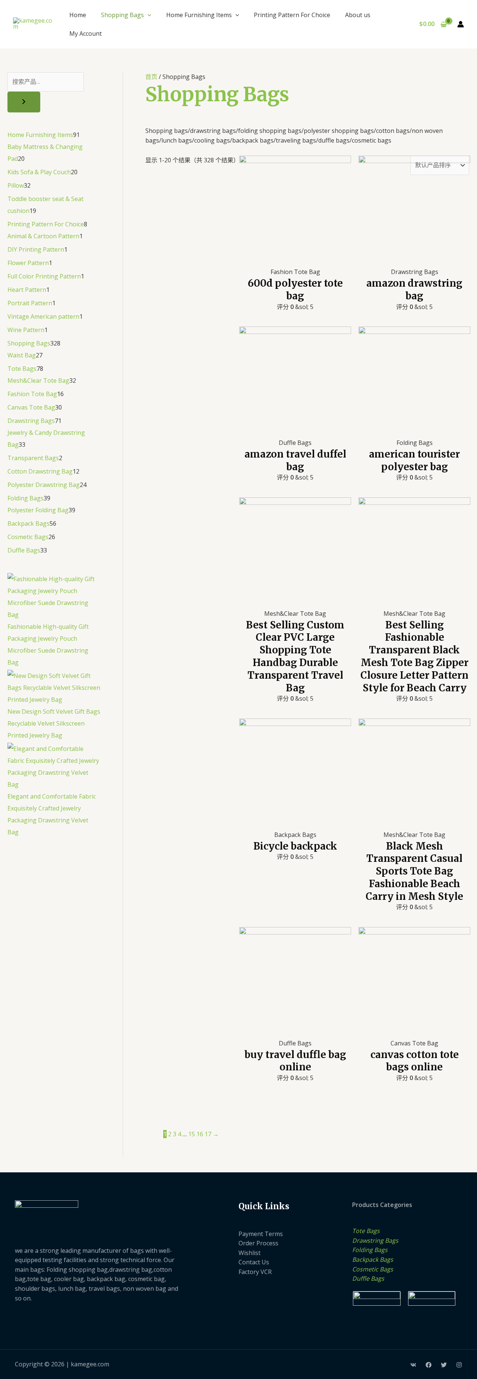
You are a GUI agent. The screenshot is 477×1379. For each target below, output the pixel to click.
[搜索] (23, 102)
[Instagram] (459, 1365)
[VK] (413, 1365)
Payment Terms (260, 1234)
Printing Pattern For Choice (292, 15)
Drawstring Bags (375, 1240)
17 (208, 1134)
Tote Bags (366, 1231)
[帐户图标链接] (460, 24)
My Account (85, 33)
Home (77, 15)
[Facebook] (429, 1365)
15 (191, 1134)
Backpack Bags (372, 1259)
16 (199, 1134)
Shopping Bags (122, 15)
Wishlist (249, 1253)
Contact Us (253, 1262)
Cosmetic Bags (372, 1269)
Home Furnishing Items (199, 15)
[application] (147, 15)
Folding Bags (370, 1250)
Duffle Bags (368, 1278)
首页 (151, 77)
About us (357, 15)
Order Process (258, 1243)
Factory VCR (255, 1272)
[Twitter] (444, 1365)
